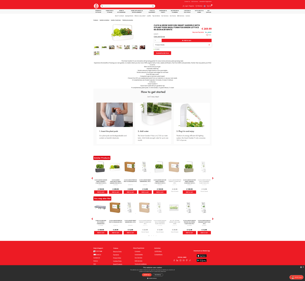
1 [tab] (149, 235)
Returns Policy (117, 251)
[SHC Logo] (96, 6)
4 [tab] (156, 235)
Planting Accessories (127, 20)
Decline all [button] (158, 274)
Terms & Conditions (141, 264)
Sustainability (139, 254)
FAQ (94, 264)
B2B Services (138, 261)
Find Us (95, 261)
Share (209, 35)
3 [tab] (153, 235)
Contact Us (96, 258)
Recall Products (117, 264)
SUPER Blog (158, 251)
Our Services (138, 258)
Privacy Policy (117, 258)
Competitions (158, 254)
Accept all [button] (147, 274)
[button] (102, 6)
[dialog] (152, 273)
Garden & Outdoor (104, 20)
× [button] (303, 267)
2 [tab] (151, 235)
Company (137, 251)
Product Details (159, 45)
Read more (163, 271)
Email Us (98, 254)
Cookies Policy (117, 261)
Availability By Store (162, 53)
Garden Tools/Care (116, 20)
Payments (116, 255)
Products (95, 20)
